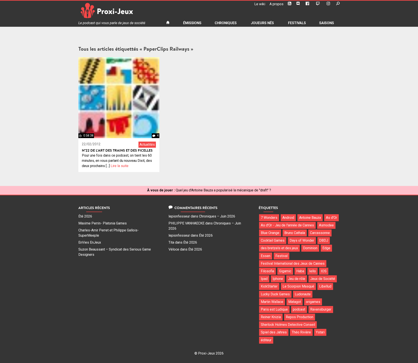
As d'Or (331, 218)
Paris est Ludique (274, 309)
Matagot (294, 302)
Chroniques (226, 23)
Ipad (264, 279)
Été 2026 (85, 216)
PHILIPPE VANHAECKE (186, 223)
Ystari (320, 332)
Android (288, 218)
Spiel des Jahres (274, 332)
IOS (324, 271)
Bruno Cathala (294, 233)
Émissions (192, 23)
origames (313, 302)
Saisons (326, 23)
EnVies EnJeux (89, 242)
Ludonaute (303, 294)
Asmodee (326, 225)
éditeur (266, 340)
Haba (300, 271)
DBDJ (323, 240)
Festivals (297, 23)
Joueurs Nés (262, 23)
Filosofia (267, 271)
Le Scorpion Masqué (298, 286)
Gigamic (285, 271)
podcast (299, 309)
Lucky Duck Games (275, 294)
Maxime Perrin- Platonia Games (102, 223)
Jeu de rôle (296, 279)
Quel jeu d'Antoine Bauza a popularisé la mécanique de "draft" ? (223, 190)
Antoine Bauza (310, 218)
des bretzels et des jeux (279, 248)
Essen (265, 256)
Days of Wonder (302, 240)
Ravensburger (320, 309)
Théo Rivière (301, 332)
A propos (276, 4)
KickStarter (269, 286)
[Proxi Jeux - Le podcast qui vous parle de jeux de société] (118, 10)
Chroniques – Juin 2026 (217, 216)
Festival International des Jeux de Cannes (293, 263)
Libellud (325, 286)
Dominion (310, 248)
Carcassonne (320, 233)
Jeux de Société (322, 279)
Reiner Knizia (271, 317)
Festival (281, 256)
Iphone (278, 279)
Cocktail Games (273, 240)
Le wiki (259, 4)
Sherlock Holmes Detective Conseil (288, 325)
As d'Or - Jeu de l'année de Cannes (287, 225)
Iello (312, 271)
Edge (326, 248)
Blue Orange (270, 233)
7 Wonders (269, 218)
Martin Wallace (272, 302)
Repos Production (299, 317)
